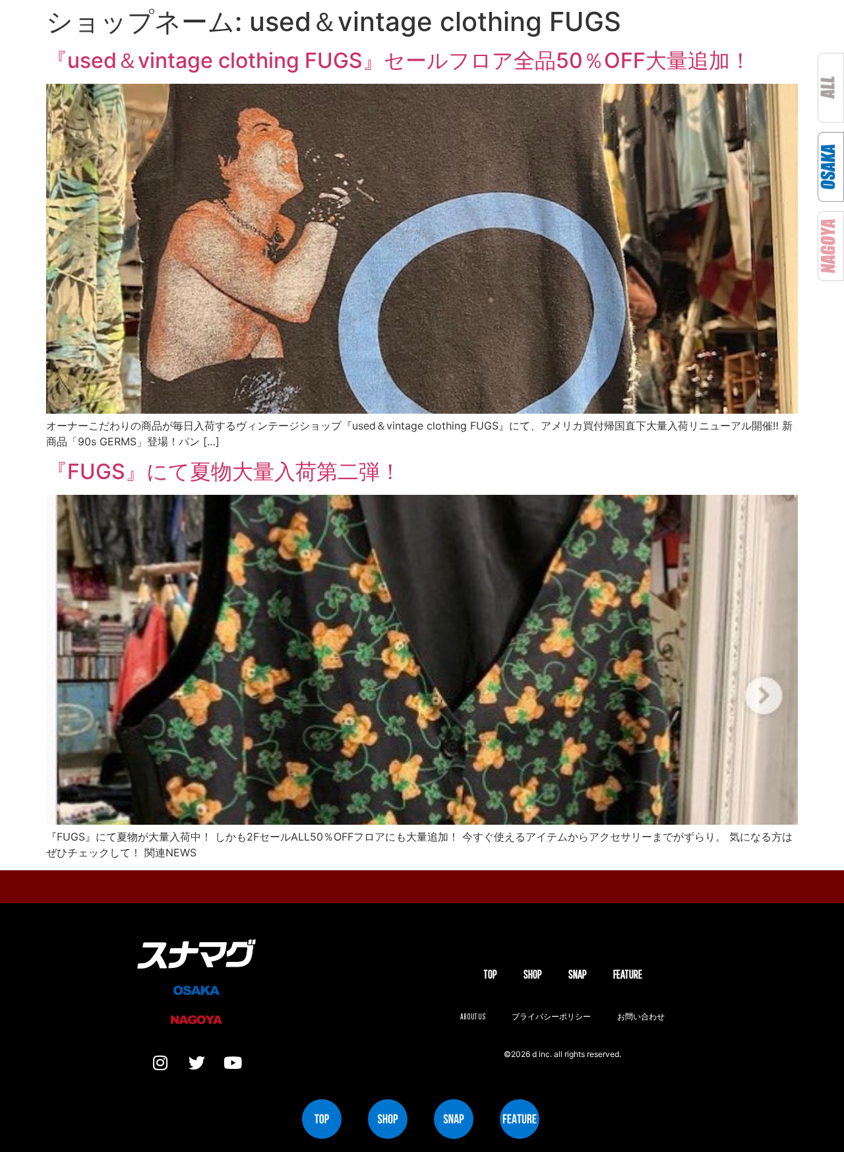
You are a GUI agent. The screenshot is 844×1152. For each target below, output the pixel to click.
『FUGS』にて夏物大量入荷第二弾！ (223, 471)
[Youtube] (232, 1062)
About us (472, 1016)
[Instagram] (160, 1062)
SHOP (533, 974)
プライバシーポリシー (551, 1016)
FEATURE (627, 974)
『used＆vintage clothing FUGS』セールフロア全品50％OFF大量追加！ (398, 60)
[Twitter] (196, 1062)
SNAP (577, 974)
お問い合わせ (641, 1016)
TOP (490, 974)
